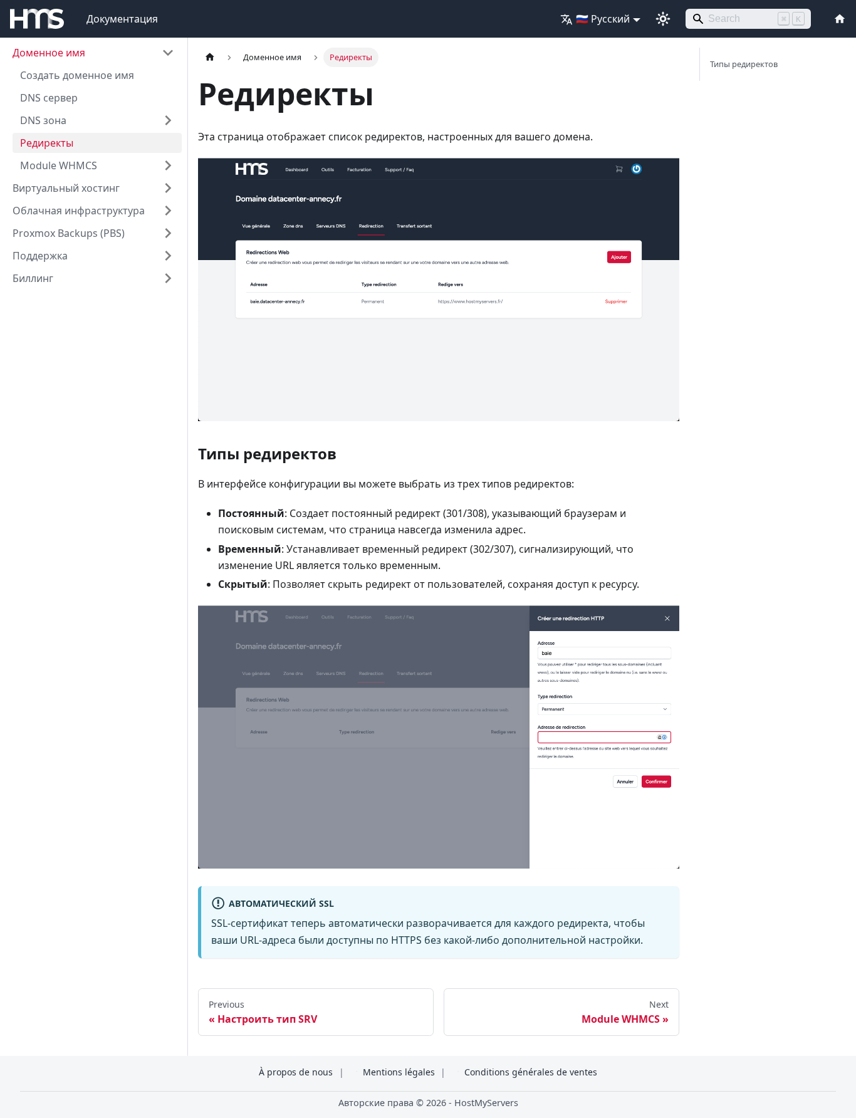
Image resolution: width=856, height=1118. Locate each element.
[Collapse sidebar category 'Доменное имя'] (168, 53)
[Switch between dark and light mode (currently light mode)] (663, 19)
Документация (122, 19)
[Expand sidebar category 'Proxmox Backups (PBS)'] (168, 233)
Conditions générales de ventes (530, 1072)
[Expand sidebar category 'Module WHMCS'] (168, 165)
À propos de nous (296, 1072)
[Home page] (210, 57)
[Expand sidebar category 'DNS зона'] (168, 120)
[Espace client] (837, 19)
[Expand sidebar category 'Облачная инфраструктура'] (168, 211)
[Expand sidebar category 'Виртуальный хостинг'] (168, 188)
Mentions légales (399, 1072)
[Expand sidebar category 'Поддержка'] (168, 256)
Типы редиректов (744, 64)
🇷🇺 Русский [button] (603, 19)
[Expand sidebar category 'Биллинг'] (168, 278)
